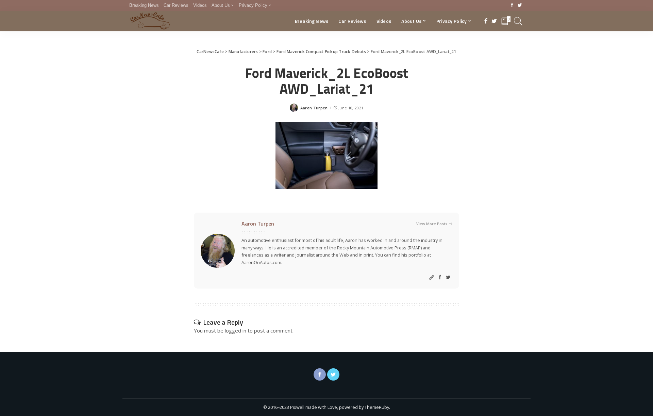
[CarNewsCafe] (150, 21)
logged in (235, 330)
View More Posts (431, 223)
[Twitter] (520, 5)
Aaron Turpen (314, 108)
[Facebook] (512, 5)
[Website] (432, 277)
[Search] (518, 21)
